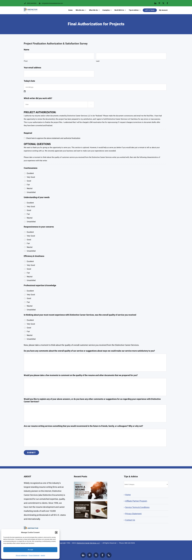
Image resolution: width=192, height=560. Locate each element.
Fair (28, 185)
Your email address (33, 67)
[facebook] (167, 3)
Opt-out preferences (21, 555)
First (26, 61)
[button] (56, 532)
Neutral (29, 188)
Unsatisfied (31, 192)
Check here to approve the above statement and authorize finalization (53, 138)
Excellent (30, 173)
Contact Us (130, 520)
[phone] (109, 555)
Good (29, 181)
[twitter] (163, 3)
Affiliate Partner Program (136, 501)
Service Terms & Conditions (137, 507)
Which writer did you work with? (38, 98)
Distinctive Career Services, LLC (88, 543)
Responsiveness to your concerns (39, 227)
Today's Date (30, 81)
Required (29, 133)
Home (128, 494)
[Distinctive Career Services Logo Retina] (31, 8)
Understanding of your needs (37, 197)
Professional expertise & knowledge (40, 285)
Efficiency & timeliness (34, 256)
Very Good (31, 177)
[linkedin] (155, 3)
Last (98, 61)
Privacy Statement (34, 555)
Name (27, 49)
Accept (30, 550)
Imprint (43, 555)
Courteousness (30, 168)
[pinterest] (159, 3)
